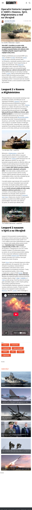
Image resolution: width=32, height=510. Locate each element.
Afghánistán (6, 355)
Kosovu (27, 105)
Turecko (20, 351)
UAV (3, 57)
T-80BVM (23, 278)
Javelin (25, 57)
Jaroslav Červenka (10, 21)
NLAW (5, 59)
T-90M (17, 278)
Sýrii (6, 197)
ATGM (13, 57)
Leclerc (15, 290)
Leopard (16, 101)
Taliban (13, 158)
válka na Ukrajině (18, 348)
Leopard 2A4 (15, 255)
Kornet (20, 273)
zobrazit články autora (9, 22)
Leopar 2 (5, 344)
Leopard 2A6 (6, 348)
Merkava (4, 290)
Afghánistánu (13, 153)
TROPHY (5, 351)
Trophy (8, 73)
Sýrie (13, 351)
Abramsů (20, 64)
